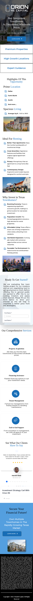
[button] (7, 481)
